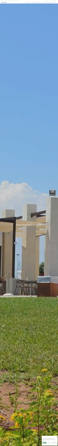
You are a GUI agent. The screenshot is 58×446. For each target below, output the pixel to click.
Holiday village (29, 222)
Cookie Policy (47, 444)
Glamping (43, 2)
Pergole (29, 2)
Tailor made (5, 0)
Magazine (17, 0)
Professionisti (9, 0)
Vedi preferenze (54, 442)
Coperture (39, 2)
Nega (49, 442)
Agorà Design (13, 0)
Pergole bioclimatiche (34, 2)
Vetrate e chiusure (47, 2)
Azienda (3, 0)
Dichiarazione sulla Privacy (50, 444)
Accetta (44, 442)
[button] (56, 436)
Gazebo (27, 2)
